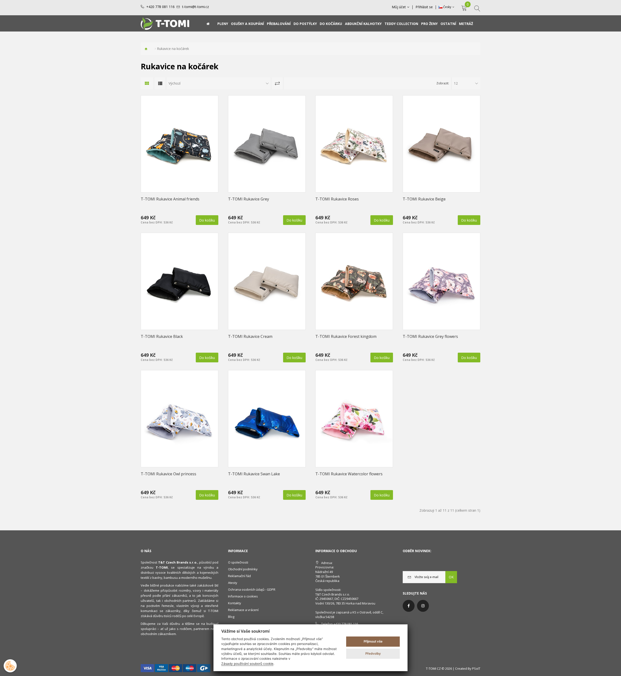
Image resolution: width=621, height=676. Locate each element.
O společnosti (238, 562)
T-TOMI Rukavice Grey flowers (430, 336)
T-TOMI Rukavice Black (162, 336)
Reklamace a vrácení (243, 610)
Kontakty (234, 603)
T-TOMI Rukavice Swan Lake (254, 474)
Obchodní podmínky (243, 569)
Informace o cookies (243, 596)
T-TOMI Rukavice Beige (424, 199)
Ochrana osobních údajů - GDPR (251, 589)
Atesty (232, 583)
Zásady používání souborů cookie (247, 664)
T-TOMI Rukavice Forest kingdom (345, 336)
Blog (231, 616)
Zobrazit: (442, 83)
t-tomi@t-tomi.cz (195, 7)
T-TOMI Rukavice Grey (248, 199)
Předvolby (373, 653)
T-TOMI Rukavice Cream (250, 336)
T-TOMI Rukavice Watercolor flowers (349, 474)
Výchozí (174, 83)
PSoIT (476, 668)
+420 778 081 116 (160, 7)
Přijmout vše (373, 641)
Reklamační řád (239, 576)
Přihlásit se (424, 7)
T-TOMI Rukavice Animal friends (170, 199)
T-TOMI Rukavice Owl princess (168, 474)
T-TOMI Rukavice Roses (337, 199)
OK (451, 577)
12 (456, 83)
